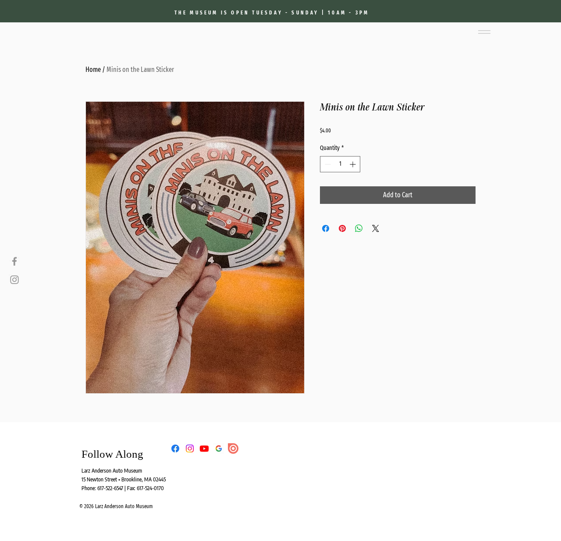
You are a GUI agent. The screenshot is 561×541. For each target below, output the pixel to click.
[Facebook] (14, 261)
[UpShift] (233, 448)
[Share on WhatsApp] (359, 228)
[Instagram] (14, 279)
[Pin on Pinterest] (342, 228)
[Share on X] (375, 228)
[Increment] (353, 164)
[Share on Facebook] (325, 228)
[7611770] (218, 448)
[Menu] (484, 32)
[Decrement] (326, 164)
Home (93, 69)
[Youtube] (204, 448)
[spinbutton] (340, 164)
